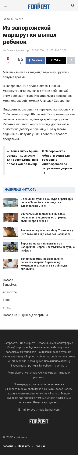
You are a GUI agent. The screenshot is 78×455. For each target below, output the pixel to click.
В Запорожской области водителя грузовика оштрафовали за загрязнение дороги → (57, 161)
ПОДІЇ (63, 50)
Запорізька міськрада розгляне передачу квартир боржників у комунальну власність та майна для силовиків (44, 264)
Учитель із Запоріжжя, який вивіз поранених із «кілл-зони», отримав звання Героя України (43, 217)
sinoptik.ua (41, 315)
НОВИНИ (18, 18)
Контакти (24, 446)
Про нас (40, 446)
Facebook (37, 60)
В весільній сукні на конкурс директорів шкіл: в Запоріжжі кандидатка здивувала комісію (47, 202)
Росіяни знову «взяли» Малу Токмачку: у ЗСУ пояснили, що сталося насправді (47, 232)
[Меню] (6, 5)
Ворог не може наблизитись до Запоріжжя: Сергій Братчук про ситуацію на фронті (48, 247)
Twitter (58, 60)
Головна (7, 18)
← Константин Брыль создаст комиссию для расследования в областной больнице (22, 157)
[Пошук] (72, 6)
